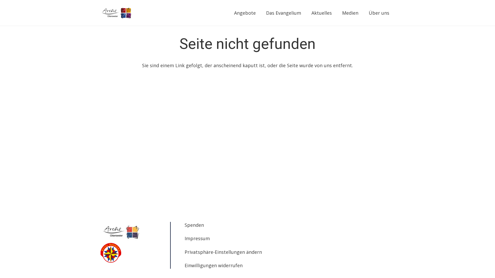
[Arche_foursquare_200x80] (117, 12)
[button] (259, 13)
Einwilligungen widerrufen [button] (214, 265)
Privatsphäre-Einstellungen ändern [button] (223, 252)
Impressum (197, 238)
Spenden (194, 225)
